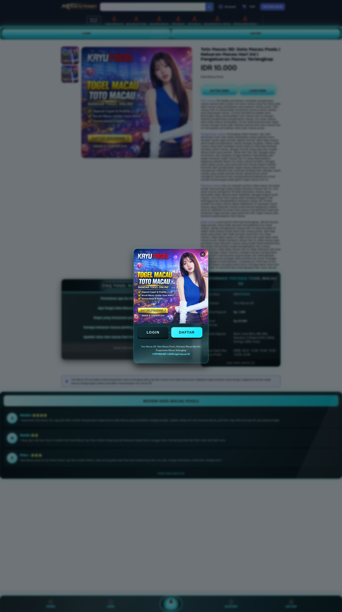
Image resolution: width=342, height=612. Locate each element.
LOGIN (153, 332)
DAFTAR (187, 332)
